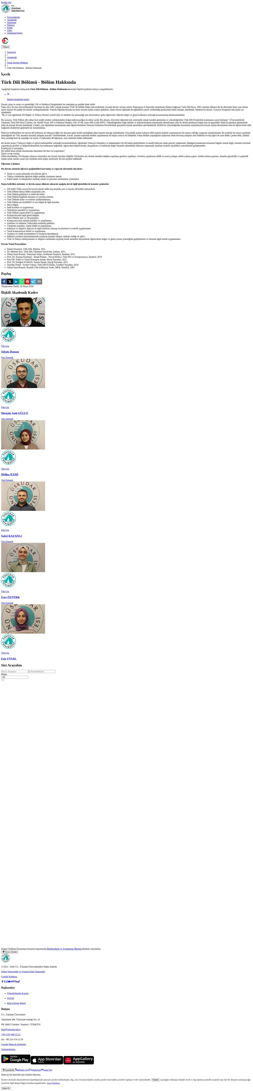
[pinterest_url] (14, 982)
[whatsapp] (22, 282)
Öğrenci (10, 25)
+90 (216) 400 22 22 (10, 1034)
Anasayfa (11, 52)
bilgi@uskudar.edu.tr (10, 1029)
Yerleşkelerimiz (8, 1049)
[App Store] (46, 1063)
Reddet (156, 1080)
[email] (39, 282)
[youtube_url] (9, 982)
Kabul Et (6, 1088)
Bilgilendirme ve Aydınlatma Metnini (64, 949)
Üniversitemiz (13, 17)
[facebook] (4, 282)
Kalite (10, 27)
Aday (9, 30)
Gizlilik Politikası (9, 976)
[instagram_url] (7, 982)
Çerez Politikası (53, 1083)
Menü (6, 47)
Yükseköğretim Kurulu (17, 993)
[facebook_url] (2, 982)
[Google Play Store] (15, 1063)
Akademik (12, 20)
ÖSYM (10, 998)
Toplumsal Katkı (14, 33)
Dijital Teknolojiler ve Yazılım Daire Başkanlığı (23, 971)
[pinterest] (27, 282)
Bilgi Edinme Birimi (16, 1003)
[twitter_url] (5, 982)
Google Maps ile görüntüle (13, 1044)
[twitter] (10, 282)
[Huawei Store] (78, 1063)
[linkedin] (16, 282)
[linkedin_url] (16, 982)
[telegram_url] (12, 982)
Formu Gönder (11, 952)
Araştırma (11, 22)
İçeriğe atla (6, 2)
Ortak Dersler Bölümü (17, 62)
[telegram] (33, 282)
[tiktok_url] (19, 982)
